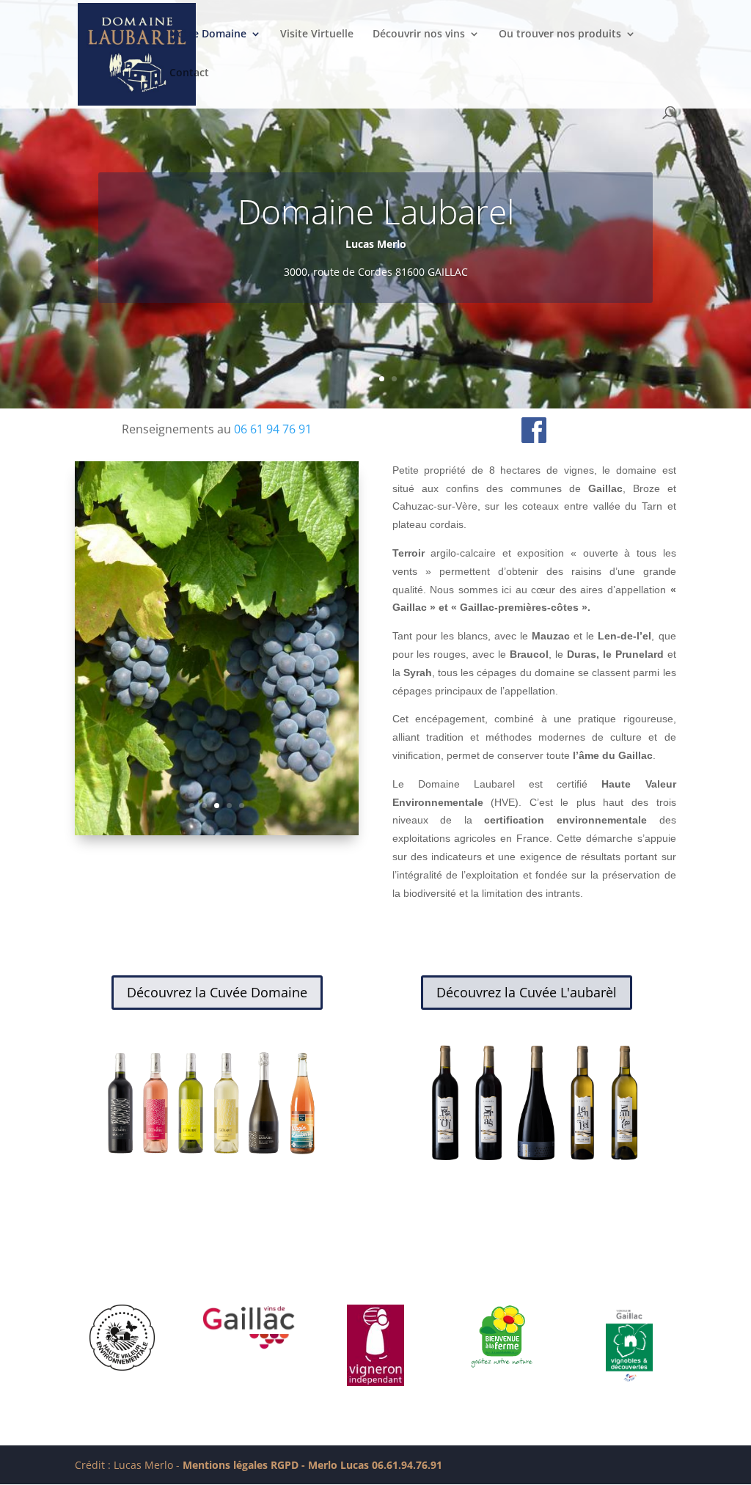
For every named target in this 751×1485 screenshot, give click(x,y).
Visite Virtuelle (316, 34)
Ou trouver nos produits (560, 34)
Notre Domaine (207, 34)
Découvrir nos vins (419, 34)
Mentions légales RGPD (240, 1465)
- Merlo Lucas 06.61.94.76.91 (370, 1465)
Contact (189, 73)
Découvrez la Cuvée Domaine (217, 992)
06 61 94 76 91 (273, 429)
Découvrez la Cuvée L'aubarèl (526, 992)
